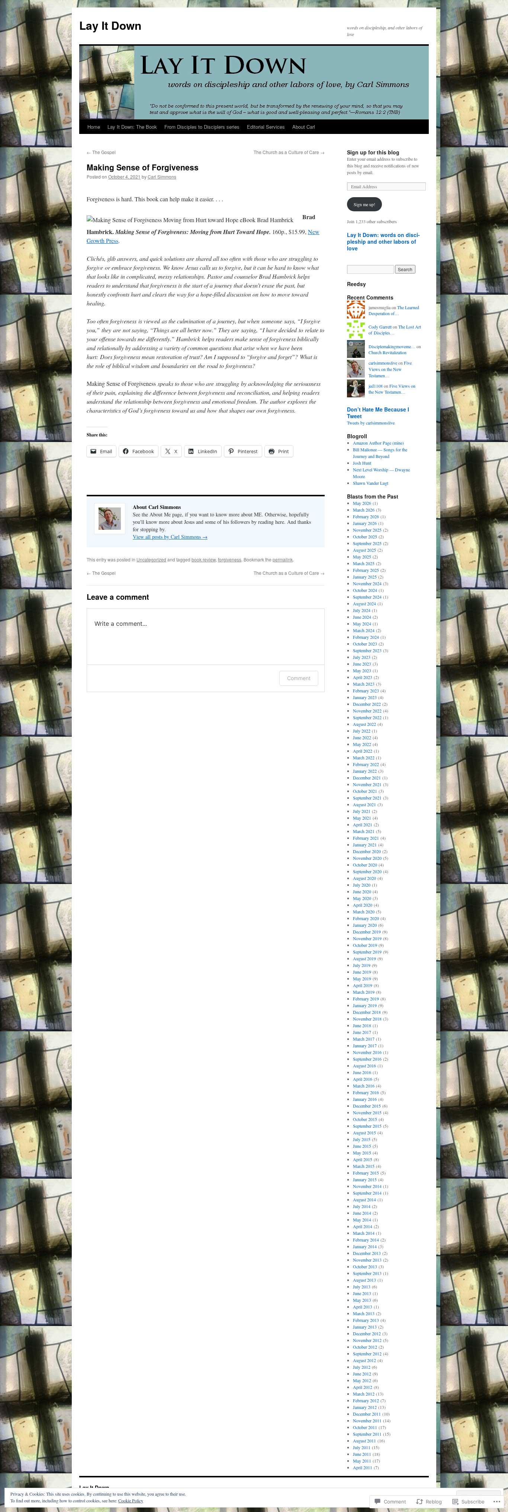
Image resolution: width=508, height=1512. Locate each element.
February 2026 (366, 516)
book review (204, 559)
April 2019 (362, 985)
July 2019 (361, 965)
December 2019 (367, 932)
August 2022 (364, 724)
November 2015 (367, 1112)
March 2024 (363, 630)
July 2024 (361, 610)
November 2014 (367, 1186)
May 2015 (362, 1153)
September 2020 (367, 871)
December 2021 (367, 778)
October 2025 (365, 536)
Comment (299, 678)
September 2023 (367, 650)
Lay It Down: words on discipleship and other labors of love (383, 241)
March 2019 (363, 992)
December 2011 (367, 1414)
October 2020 (365, 865)
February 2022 (366, 764)
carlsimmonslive (383, 363)
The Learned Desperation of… (394, 310)
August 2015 (364, 1132)
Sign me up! (364, 204)
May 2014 (362, 1220)
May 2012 (362, 1380)
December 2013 (367, 1253)
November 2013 (367, 1260)
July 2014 (361, 1206)
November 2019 (367, 938)
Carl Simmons (162, 176)
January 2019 (365, 1005)
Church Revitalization (387, 352)
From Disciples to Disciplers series (201, 126)
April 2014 (362, 1226)
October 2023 (365, 644)
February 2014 (366, 1240)
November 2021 (367, 784)
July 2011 (361, 1447)
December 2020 (367, 851)
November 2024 (367, 583)
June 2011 (362, 1454)
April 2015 (362, 1159)
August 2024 (364, 603)
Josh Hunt (362, 463)
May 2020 (362, 898)
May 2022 (362, 744)
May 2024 (362, 624)
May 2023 (362, 670)
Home (93, 126)
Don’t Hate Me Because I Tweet (378, 413)
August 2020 (364, 878)
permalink (283, 559)
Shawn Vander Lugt (370, 483)
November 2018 (367, 1019)
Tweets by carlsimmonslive (371, 423)
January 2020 (365, 925)
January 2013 (365, 1327)
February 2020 (366, 918)
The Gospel (101, 152)
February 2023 (366, 690)
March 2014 (363, 1233)
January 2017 (365, 1045)
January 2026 (365, 523)
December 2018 (367, 1012)
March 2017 (363, 1039)
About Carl (303, 126)
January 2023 (365, 697)
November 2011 (367, 1420)
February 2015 (366, 1173)
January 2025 (365, 577)
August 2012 (364, 1360)
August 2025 (364, 550)
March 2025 (363, 563)
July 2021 (361, 811)
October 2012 (365, 1347)
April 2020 (362, 905)
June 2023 (362, 664)
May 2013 (362, 1300)
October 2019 (365, 945)
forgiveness (229, 559)
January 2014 (365, 1246)
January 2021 (365, 845)
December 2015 (367, 1106)
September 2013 (367, 1273)
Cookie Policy (130, 1500)
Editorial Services (266, 126)
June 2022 (362, 737)
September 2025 (367, 543)
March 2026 (363, 510)
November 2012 (367, 1340)
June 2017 (362, 1032)
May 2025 (362, 557)
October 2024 (365, 590)
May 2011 (362, 1461)
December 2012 (367, 1333)
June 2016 (362, 1072)
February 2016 (366, 1092)
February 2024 (366, 637)
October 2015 (365, 1119)
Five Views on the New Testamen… (390, 369)
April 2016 (362, 1079)
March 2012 (363, 1394)
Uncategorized (151, 559)
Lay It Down (110, 25)
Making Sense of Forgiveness (143, 167)
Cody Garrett (380, 327)
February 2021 (366, 838)
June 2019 (362, 972)
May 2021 (362, 818)
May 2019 (362, 978)
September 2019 (367, 952)
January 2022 (365, 771)
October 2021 (365, 791)
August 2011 (364, 1441)
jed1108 (376, 386)
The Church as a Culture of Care (289, 152)
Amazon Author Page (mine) (378, 443)
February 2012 (366, 1400)
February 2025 (366, 570)
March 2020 (363, 911)
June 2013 (362, 1293)
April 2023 (362, 677)
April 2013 (362, 1307)
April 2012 (362, 1387)
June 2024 (362, 617)
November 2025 (367, 530)
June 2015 (362, 1146)
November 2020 (367, 858)
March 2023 (363, 684)
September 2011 (367, 1434)
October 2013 (365, 1266)
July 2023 (361, 657)
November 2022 (367, 711)
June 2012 (362, 1374)
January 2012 (365, 1407)
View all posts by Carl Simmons (170, 536)
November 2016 (367, 1052)
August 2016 (364, 1066)
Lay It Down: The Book (132, 126)
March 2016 (363, 1086)
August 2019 (364, 958)
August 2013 (364, 1280)
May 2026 (362, 503)
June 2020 (362, 891)
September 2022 (367, 717)
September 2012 (367, 1353)
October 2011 (365, 1427)
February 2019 (366, 999)
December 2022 (367, 704)
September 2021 (367, 798)
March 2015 (363, 1166)
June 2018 (362, 1025)
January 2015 (365, 1179)
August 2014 (364, 1199)
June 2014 (362, 1213)
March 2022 (363, 757)
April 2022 (362, 751)
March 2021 (363, 831)
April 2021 (362, 824)
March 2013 (363, 1313)
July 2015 (361, 1139)
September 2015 (367, 1126)
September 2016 (367, 1059)
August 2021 (364, 804)
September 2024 (367, 597)
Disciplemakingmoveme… (392, 346)
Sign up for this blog (373, 152)
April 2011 (362, 1467)
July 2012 (361, 1367)
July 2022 (361, 731)
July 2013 (361, 1287)
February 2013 (366, 1320)
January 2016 (365, 1099)
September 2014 (367, 1193)
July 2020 (361, 885)
